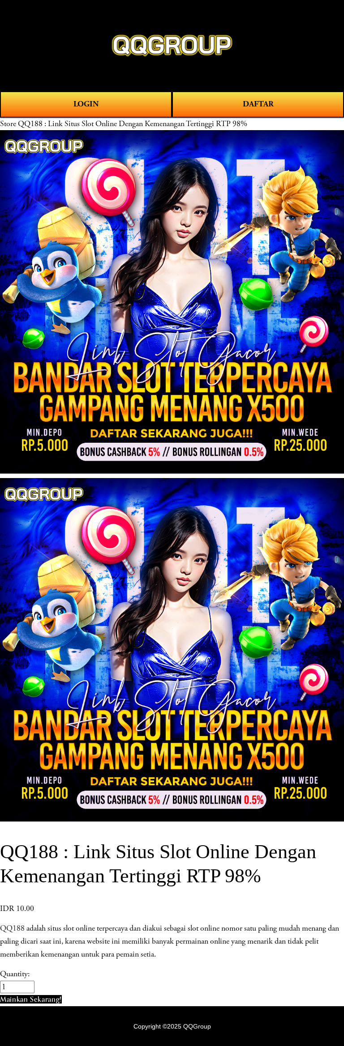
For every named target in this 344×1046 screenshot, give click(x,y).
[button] (31, 999)
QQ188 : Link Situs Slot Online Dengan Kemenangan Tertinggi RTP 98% (132, 124)
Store (8, 124)
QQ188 (12, 928)
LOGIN (86, 104)
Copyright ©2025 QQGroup (172, 1026)
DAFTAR (258, 104)
